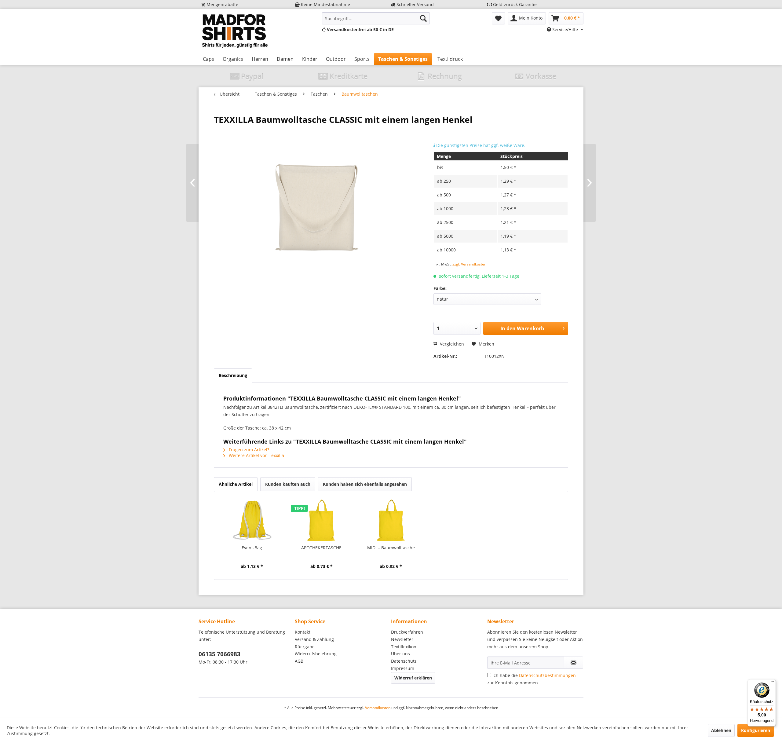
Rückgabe (305, 647)
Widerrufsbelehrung (316, 654)
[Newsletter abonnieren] (573, 663)
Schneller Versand (414, 4)
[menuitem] (376, 18)
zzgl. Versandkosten (469, 264)
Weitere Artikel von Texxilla (256, 455)
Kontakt (302, 632)
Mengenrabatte (221, 4)
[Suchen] (423, 18)
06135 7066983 (219, 654)
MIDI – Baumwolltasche (391, 548)
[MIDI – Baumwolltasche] (391, 520)
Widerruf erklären (413, 678)
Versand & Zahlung (314, 639)
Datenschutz (404, 661)
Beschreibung (233, 375)
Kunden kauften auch (287, 484)
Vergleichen (451, 344)
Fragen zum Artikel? (248, 449)
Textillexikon (403, 647)
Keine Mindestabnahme (325, 4)
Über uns (400, 654)
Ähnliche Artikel (236, 484)
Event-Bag (252, 548)
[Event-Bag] (252, 520)
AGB (299, 661)
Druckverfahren (407, 632)
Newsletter (402, 639)
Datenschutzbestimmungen (547, 675)
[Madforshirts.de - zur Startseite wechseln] (234, 31)
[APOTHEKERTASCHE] (321, 520)
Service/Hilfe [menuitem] (565, 29)
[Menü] (772, 682)
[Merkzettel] (498, 18)
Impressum (402, 668)
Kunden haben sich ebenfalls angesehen (365, 484)
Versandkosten (377, 707)
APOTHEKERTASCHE (321, 548)
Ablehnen (721, 730)
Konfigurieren (755, 730)
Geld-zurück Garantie (514, 4)
